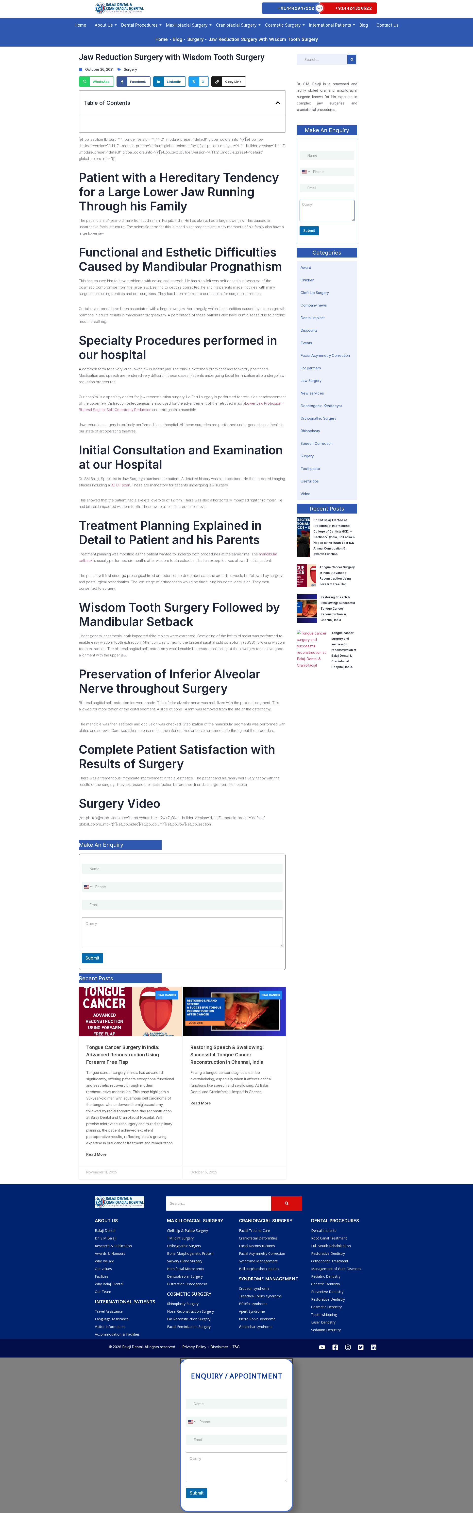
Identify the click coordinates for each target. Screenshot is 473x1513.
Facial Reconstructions (257, 1245)
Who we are (104, 1261)
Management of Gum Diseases (336, 1268)
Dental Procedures (139, 25)
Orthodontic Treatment (329, 1261)
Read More (96, 1154)
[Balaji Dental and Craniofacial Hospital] (119, 8)
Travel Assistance (109, 1311)
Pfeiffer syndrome (253, 1303)
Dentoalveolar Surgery (185, 1276)
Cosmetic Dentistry (326, 1307)
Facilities (101, 1276)
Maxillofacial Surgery (187, 25)
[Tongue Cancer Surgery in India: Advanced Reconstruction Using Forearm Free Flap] (130, 1011)
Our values (103, 1268)
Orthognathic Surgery (184, 1245)
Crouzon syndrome (254, 1288)
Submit (92, 958)
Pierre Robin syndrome (257, 1319)
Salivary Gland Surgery (184, 1261)
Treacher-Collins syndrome (260, 1296)
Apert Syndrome (252, 1311)
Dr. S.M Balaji (105, 1238)
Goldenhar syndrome (255, 1326)
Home (80, 25)
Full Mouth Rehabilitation (331, 1245)
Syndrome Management (258, 1261)
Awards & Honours (110, 1253)
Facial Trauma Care (254, 1230)
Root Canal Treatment (329, 1238)
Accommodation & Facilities (117, 1334)
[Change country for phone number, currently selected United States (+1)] (87, 886)
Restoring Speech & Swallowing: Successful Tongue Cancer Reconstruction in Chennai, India (227, 1054)
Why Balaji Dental (109, 1284)
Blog (363, 25)
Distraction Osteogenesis (187, 1284)
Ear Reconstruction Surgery (188, 1319)
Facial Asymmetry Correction (262, 1253)
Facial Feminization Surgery (189, 1326)
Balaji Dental (105, 1230)
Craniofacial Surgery (236, 25)
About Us (104, 25)
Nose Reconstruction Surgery (190, 1311)
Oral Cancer (166, 995)
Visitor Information (110, 1326)
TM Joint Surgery (180, 1238)
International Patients (330, 25)
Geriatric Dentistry (325, 1284)
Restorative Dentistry (328, 1253)
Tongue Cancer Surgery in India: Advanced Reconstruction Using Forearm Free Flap (122, 1054)
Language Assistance (112, 1319)
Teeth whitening (324, 1314)
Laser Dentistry (323, 1322)
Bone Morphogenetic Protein (190, 1253)
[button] (278, 102)
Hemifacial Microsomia (185, 1268)
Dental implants (323, 1230)
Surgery (195, 39)
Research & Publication (113, 1245)
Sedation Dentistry (326, 1329)
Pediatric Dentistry (325, 1276)
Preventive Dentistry (327, 1291)
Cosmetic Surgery (283, 25)
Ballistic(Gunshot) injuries (259, 1268)
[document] (236, 1435)
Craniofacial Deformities (258, 1238)
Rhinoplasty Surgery (183, 1303)
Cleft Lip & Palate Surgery (187, 1230)
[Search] (286, 1203)
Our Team (103, 1291)
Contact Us (387, 25)
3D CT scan (120, 485)
